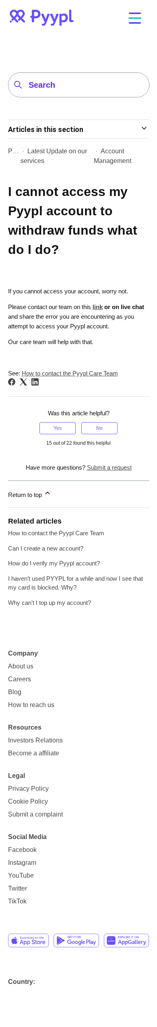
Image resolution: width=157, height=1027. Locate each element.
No (99, 428)
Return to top (25, 494)
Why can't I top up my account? (49, 602)
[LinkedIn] (35, 382)
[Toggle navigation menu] (134, 19)
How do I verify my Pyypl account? (54, 563)
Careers (19, 679)
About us (20, 666)
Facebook (22, 849)
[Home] (41, 17)
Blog (14, 692)
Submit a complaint (35, 814)
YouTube (21, 875)
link (98, 306)
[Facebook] (11, 382)
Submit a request (109, 467)
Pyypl (16, 151)
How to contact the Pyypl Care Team (70, 373)
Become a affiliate (33, 753)
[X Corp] (23, 382)
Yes (58, 428)
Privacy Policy (28, 788)
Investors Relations (35, 740)
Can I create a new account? (45, 548)
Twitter (17, 888)
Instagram (22, 862)
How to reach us (31, 704)
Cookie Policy (28, 801)
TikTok (17, 901)
